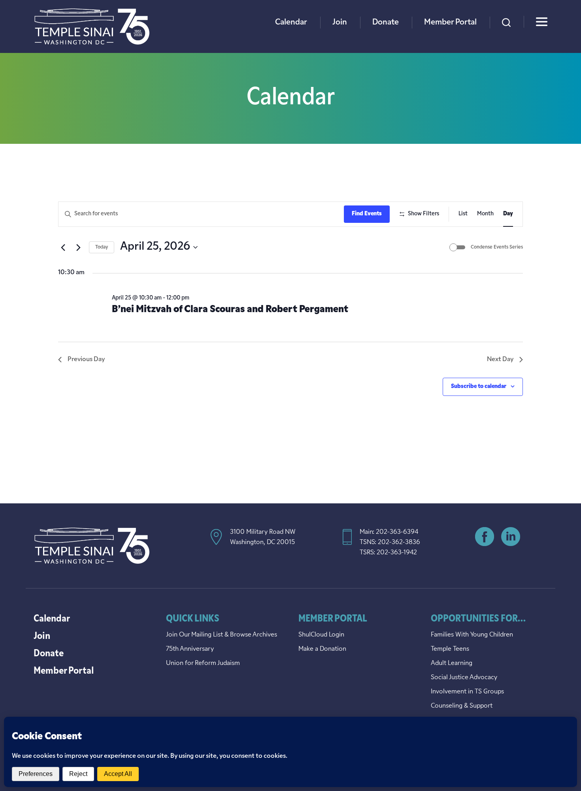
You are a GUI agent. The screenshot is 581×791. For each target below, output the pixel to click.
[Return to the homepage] (92, 26)
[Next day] (78, 247)
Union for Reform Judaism (203, 663)
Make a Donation (322, 649)
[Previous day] (63, 247)
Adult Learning (451, 663)
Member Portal (450, 22)
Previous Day (86, 359)
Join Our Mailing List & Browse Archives (221, 635)
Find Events (367, 214)
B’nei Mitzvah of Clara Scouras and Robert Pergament (230, 310)
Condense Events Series (497, 247)
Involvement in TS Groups (467, 692)
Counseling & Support (461, 706)
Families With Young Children (472, 635)
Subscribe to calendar (478, 387)
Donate (385, 22)
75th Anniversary (190, 649)
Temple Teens (450, 649)
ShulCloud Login (321, 635)
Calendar (291, 22)
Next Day (500, 359)
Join (339, 22)
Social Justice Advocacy (464, 677)
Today (101, 247)
